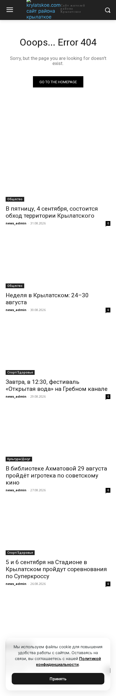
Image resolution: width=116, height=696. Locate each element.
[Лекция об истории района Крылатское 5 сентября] (58, 622)
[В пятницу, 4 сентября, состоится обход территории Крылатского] (58, 175)
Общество (15, 199)
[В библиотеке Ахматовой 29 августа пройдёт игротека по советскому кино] (58, 435)
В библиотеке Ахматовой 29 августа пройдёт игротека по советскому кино (56, 475)
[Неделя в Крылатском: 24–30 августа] (58, 262)
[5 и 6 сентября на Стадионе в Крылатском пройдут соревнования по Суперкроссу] (58, 529)
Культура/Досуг (18, 459)
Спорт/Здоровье (20, 372)
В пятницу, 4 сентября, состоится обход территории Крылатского (52, 212)
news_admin (16, 223)
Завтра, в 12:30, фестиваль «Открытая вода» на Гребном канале (57, 385)
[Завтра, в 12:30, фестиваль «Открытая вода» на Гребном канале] (58, 349)
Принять (58, 678)
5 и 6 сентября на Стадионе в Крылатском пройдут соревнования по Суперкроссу (56, 569)
